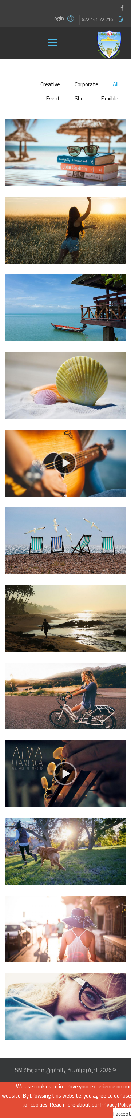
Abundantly (65, 938)
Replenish (65, 860)
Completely (65, 394)
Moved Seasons (65, 1015)
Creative (50, 84)
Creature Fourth (66, 472)
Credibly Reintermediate (65, 161)
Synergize (66, 316)
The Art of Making (65, 782)
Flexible (109, 98)
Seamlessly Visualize (65, 549)
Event (53, 98)
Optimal (65, 239)
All (115, 84)
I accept (122, 1113)
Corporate (86, 84)
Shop (81, 98)
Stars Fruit (65, 705)
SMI (19, 1070)
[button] (64, 18)
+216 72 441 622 (98, 19)
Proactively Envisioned (65, 627)
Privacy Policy (115, 1104)
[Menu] (54, 43)
